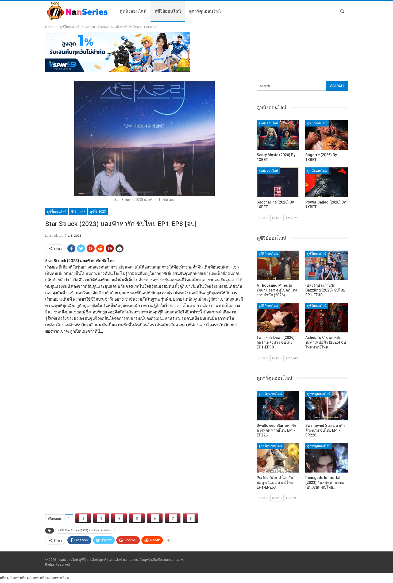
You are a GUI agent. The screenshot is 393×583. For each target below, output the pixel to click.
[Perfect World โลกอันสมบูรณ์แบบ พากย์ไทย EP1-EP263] (278, 458)
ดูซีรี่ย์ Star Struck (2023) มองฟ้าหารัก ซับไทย (85, 530)
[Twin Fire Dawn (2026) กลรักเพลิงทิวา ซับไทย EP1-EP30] (278, 317)
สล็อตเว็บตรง (9, 578)
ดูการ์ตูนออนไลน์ (205, 11)
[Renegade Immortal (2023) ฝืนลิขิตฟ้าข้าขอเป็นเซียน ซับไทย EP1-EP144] (326, 458)
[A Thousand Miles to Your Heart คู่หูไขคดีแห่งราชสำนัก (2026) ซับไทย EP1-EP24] (278, 265)
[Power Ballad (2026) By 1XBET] (326, 182)
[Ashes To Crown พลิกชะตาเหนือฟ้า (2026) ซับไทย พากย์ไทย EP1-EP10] (326, 317)
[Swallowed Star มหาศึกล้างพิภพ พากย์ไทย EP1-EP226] (278, 405)
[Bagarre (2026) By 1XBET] (326, 135)
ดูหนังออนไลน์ (133, 11)
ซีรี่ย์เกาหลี (78, 211)
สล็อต (64, 578)
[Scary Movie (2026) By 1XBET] (278, 135)
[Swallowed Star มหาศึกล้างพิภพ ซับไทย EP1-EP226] (326, 405)
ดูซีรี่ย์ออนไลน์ (168, 11)
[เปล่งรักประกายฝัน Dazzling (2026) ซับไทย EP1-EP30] (326, 265)
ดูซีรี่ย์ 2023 (98, 211)
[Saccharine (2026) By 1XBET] (278, 182)
